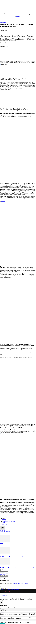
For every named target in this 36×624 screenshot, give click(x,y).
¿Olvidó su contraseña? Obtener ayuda (5, 573)
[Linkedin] (31, 13)
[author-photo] (2, 529)
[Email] (14, 32)
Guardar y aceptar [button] (2, 623)
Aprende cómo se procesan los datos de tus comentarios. (20, 583)
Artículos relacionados (4, 533)
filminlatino (3, 522)
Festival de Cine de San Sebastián (6, 520)
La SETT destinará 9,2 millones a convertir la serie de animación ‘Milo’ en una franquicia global (17, 567)
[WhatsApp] (8, 32)
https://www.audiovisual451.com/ (5, 531)
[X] (5, 32)
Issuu (29, 14)
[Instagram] (30, 13)
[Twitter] (32, 13)
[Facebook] (29, 13)
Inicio (1, 22)
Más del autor (10, 533)
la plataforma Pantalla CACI (28, 356)
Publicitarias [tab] (2, 619)
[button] (35, 20)
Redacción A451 (2, 530)
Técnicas (2, 609)
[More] (20, 32)
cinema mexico (4, 519)
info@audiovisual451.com (7, 591)
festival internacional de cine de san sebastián (8, 521)
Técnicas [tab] (1, 608)
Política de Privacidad (3, 574)
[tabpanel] (18, 611)
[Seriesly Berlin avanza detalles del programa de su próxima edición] (5, 554)
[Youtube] (33, 13)
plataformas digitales (5, 524)
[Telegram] (17, 32)
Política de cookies (4, 595)
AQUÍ (25, 598)
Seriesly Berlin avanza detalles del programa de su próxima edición (12, 556)
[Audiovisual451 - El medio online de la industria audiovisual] (18, 17)
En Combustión (4, 22)
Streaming (1, 543)
